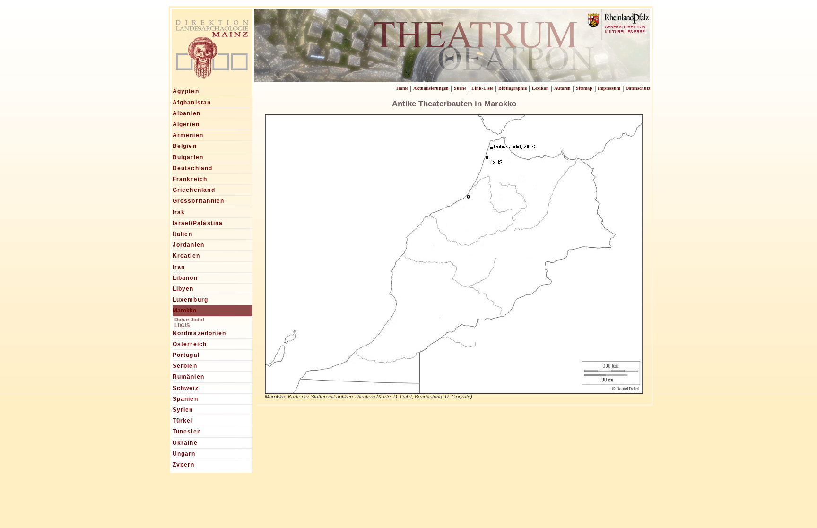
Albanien (187, 113)
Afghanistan (192, 102)
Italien (182, 234)
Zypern (184, 464)
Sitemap (584, 88)
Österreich (190, 344)
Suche (460, 88)
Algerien (186, 124)
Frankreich (190, 179)
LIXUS (182, 325)
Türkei (183, 420)
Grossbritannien (199, 201)
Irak (179, 212)
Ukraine (185, 443)
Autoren (562, 88)
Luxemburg (191, 299)
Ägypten (186, 91)
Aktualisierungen (431, 88)
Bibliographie (512, 88)
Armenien (188, 135)
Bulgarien (188, 157)
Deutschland (193, 168)
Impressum (609, 88)
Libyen (183, 289)
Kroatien (186, 255)
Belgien (185, 146)
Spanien (185, 399)
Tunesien (187, 431)
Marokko (184, 310)
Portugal (186, 355)
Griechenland (194, 190)
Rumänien (189, 376)
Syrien (183, 410)
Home (402, 88)
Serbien (185, 366)
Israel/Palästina (198, 223)
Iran (179, 267)
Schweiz (186, 388)
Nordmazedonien (199, 333)
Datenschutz (638, 88)
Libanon (185, 278)
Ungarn (184, 453)
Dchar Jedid (189, 319)
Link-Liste (482, 88)
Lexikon (540, 88)
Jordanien (189, 245)
